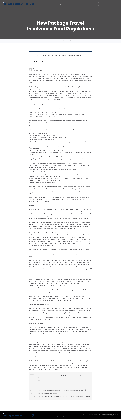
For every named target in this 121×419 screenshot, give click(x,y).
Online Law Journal (85, 4)
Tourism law (78, 34)
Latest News (52, 4)
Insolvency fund (64, 34)
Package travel (72, 34)
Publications (75, 4)
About (45, 4)
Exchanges (59, 4)
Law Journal (54, 40)
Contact (94, 4)
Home (40, 4)
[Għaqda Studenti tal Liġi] (18, 4)
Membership (67, 4)
